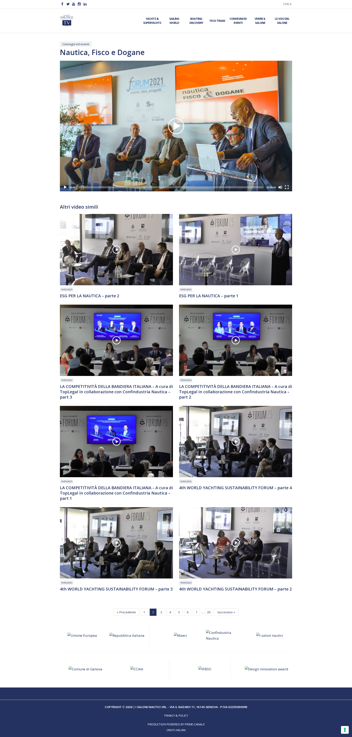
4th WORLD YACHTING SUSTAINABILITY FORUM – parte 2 (235, 589)
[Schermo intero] (287, 187)
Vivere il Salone (260, 21)
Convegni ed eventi (75, 44)
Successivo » (226, 612)
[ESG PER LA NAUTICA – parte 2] (116, 249)
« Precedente (126, 612)
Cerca (287, 4)
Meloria (181, 730)
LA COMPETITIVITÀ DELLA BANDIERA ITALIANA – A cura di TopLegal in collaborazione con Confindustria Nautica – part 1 (116, 493)
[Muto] (280, 187)
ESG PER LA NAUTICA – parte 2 (89, 296)
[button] (176, 126)
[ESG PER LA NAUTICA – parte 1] (235, 249)
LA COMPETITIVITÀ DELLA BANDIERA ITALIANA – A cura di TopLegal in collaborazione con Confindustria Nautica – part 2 (235, 392)
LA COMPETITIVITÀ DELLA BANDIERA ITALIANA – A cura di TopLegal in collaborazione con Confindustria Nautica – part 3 (116, 392)
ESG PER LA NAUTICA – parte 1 (208, 296)
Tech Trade (217, 21)
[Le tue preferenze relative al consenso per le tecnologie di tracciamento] (345, 730)
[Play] (65, 187)
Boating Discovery (196, 21)
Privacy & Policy (176, 715)
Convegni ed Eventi (238, 21)
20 (209, 612)
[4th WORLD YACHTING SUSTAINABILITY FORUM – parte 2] (235, 542)
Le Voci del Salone (282, 21)
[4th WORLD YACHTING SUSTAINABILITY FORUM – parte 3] (116, 542)
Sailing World (174, 21)
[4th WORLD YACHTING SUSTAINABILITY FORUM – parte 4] (235, 441)
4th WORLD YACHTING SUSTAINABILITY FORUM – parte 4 (235, 487)
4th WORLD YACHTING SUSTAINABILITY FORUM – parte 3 (116, 589)
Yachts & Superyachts (152, 21)
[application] (176, 126)
